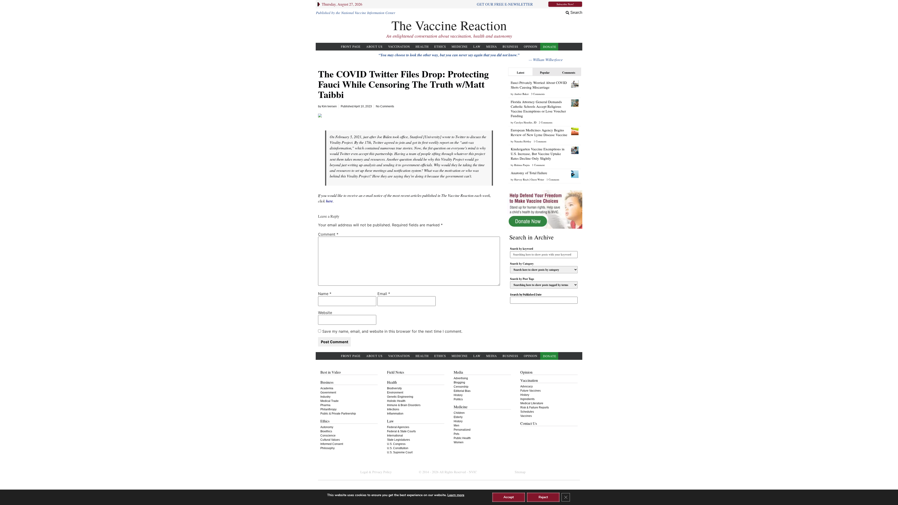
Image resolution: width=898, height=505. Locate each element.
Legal (364, 472)
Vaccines (526, 416)
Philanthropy (328, 409)
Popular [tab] (545, 73)
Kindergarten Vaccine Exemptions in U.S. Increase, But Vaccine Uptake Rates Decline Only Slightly (538, 154)
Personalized (462, 429)
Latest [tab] (520, 73)
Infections (393, 409)
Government (328, 392)
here (329, 201)
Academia (326, 388)
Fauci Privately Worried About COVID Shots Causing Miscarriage (539, 85)
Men (456, 425)
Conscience (328, 435)
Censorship (461, 386)
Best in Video (330, 372)
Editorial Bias (462, 391)
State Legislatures (398, 439)
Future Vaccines (530, 390)
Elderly (458, 417)
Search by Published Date (526, 294)
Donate (549, 47)
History (458, 395)
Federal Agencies (398, 427)
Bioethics (326, 431)
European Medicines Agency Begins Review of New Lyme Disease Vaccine (539, 132)
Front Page (351, 47)
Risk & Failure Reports (534, 407)
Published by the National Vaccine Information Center (355, 12)
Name (324, 294)
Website (325, 312)
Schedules (527, 411)
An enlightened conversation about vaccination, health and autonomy (449, 36)
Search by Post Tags (522, 279)
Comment (328, 234)
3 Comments (538, 94)
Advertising (461, 378)
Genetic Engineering (400, 396)
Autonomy (326, 427)
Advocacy (526, 386)
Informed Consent (331, 444)
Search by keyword (521, 248)
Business (510, 47)
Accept (508, 497)
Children (459, 413)
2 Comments (545, 122)
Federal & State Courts (401, 431)
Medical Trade (329, 401)
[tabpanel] (544, 130)
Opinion (530, 47)
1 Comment (540, 141)
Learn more (455, 495)
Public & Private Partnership (338, 413)
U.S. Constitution (397, 448)
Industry (325, 396)
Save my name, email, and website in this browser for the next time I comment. (392, 331)
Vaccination (399, 47)
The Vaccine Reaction (449, 25)
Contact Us (528, 423)
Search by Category (522, 263)
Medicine (460, 47)
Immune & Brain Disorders (403, 405)
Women (458, 442)
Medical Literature (531, 403)
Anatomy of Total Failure (529, 172)
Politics (458, 399)
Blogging (459, 382)
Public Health (462, 438)
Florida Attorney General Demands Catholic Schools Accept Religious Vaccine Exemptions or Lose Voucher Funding (538, 108)
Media (491, 47)
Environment (395, 392)
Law (477, 47)
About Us (374, 47)
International (395, 435)
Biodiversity (394, 388)
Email (383, 294)
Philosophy (327, 448)
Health (422, 47)
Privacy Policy (382, 472)
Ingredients (527, 399)
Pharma (325, 405)
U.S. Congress (396, 444)
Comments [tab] (568, 73)
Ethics (440, 47)
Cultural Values (330, 439)
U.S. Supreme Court (400, 452)
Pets (456, 434)
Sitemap (520, 472)
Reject (543, 497)
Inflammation (395, 413)
